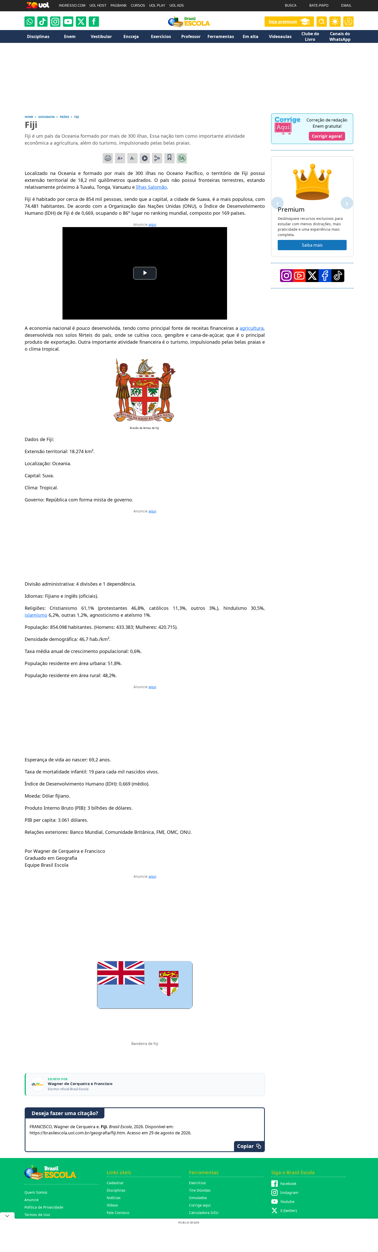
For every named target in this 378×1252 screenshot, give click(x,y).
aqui (152, 224)
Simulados (198, 1197)
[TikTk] (337, 275)
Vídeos (112, 1205)
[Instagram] (55, 21)
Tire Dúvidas (200, 1190)
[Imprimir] (108, 158)
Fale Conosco (118, 1212)
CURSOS (138, 5)
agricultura (252, 328)
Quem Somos (35, 1192)
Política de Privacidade (43, 1207)
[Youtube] (68, 21)
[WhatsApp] (29, 21)
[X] (81, 21)
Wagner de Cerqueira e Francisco (80, 1083)
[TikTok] (42, 21)
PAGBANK (119, 5)
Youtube (287, 1201)
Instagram (289, 1192)
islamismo (36, 615)
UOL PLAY (157, 5)
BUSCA (290, 5)
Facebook (288, 1183)
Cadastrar (115, 1182)
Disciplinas (116, 1190)
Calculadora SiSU (203, 1212)
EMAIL (346, 5)
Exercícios (197, 1182)
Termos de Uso (37, 1214)
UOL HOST (97, 5)
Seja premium (283, 21)
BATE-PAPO (318, 5)
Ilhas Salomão (151, 187)
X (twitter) (288, 1210)
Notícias (114, 1197)
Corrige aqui (200, 1205)
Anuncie (31, 1199)
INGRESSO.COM (72, 5)
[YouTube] (299, 275)
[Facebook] (325, 275)
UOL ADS (176, 5)
